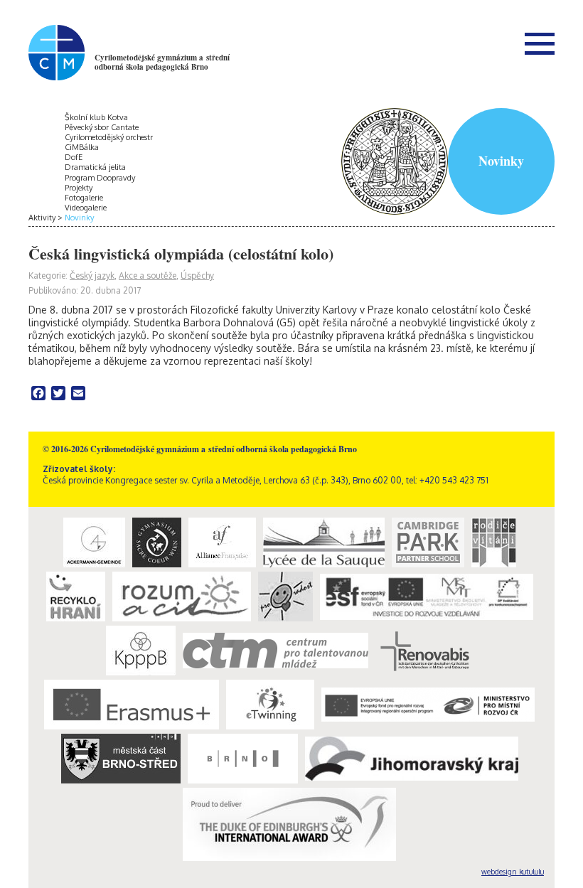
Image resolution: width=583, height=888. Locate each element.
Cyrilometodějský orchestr (109, 137)
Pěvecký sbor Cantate (102, 127)
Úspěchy (197, 275)
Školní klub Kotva (96, 117)
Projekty (78, 188)
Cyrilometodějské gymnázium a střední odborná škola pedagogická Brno (162, 62)
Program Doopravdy (100, 178)
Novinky (79, 218)
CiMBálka (82, 147)
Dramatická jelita (95, 167)
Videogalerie (86, 208)
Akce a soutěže (147, 275)
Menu (540, 43)
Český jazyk (92, 275)
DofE (73, 157)
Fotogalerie (84, 198)
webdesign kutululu (512, 871)
